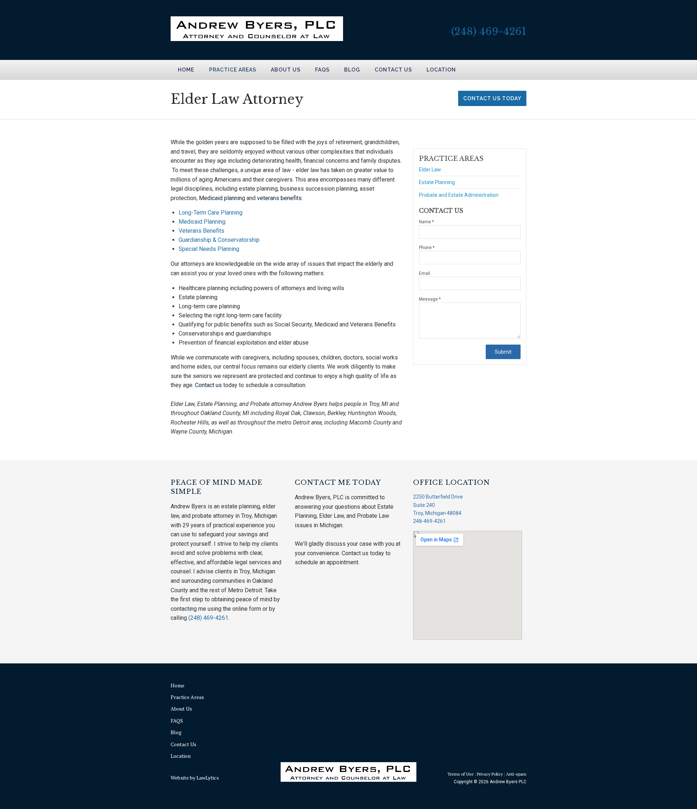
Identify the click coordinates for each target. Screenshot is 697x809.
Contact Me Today (338, 483)
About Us (286, 70)
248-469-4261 (429, 521)
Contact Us (393, 70)
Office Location (451, 483)
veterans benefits (279, 198)
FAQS (322, 70)
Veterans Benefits (201, 230)
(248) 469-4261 (488, 31)
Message (430, 299)
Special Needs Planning (209, 248)
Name (426, 221)
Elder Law (430, 169)
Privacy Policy (490, 774)
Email (424, 273)
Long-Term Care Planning (210, 212)
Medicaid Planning (202, 221)
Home (186, 70)
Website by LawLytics (195, 777)
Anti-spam (516, 774)
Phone (427, 247)
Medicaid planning (222, 198)
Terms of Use (460, 774)
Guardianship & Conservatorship (219, 239)
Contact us (208, 385)
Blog (352, 70)
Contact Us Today (492, 98)
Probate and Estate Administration (458, 195)
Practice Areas (232, 70)
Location (441, 70)
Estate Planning (437, 182)
